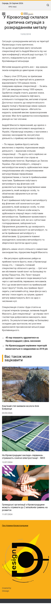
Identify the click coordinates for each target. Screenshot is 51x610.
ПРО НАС (13, 7)
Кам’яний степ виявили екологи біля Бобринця (20, 407)
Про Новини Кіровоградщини (15, 525)
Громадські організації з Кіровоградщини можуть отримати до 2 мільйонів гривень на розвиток (25, 507)
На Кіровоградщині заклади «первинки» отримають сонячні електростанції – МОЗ (23, 456)
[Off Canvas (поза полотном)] (3, 14)
